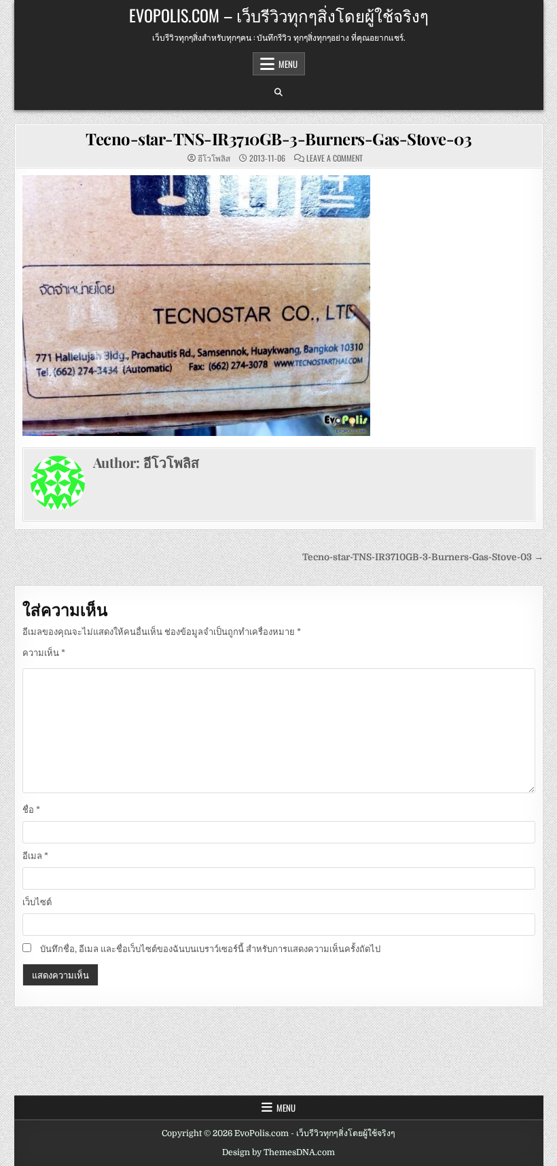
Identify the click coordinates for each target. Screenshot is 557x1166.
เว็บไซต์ (37, 902)
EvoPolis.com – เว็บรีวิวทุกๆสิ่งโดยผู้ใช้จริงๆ (279, 15)
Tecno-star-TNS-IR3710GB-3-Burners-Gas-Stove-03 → (422, 557)
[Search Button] (278, 92)
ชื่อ (31, 810)
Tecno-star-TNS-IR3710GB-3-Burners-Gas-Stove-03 (278, 138)
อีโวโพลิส (214, 158)
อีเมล (35, 856)
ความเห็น (43, 653)
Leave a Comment (334, 158)
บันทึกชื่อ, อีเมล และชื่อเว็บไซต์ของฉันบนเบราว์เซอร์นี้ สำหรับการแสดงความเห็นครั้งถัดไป (210, 949)
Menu (288, 64)
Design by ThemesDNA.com (278, 1152)
